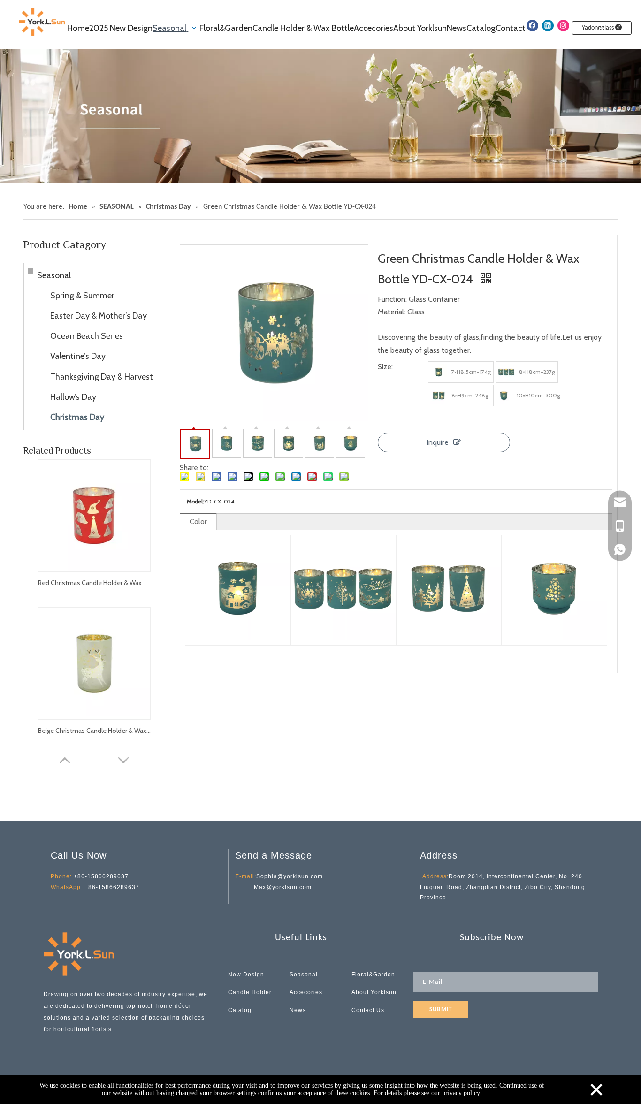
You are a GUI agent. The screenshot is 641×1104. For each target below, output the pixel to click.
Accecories (306, 992)
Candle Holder (250, 992)
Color (198, 521)
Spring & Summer (82, 295)
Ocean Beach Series (86, 336)
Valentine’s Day (78, 356)
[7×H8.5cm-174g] (438, 372)
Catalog (240, 1010)
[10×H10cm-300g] (504, 395)
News (298, 1010)
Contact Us (367, 1010)
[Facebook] (532, 25)
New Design (246, 974)
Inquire (438, 442)
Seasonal (54, 275)
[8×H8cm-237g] (506, 372)
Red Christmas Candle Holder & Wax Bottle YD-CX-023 (94, 583)
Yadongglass (598, 27)
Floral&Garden (373, 974)
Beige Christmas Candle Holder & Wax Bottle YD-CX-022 (94, 730)
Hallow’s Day (73, 397)
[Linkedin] (548, 25)
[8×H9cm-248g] (438, 395)
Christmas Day (77, 417)
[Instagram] (563, 25)
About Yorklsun (374, 992)
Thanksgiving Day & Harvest (101, 377)
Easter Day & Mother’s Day (98, 316)
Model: (195, 501)
